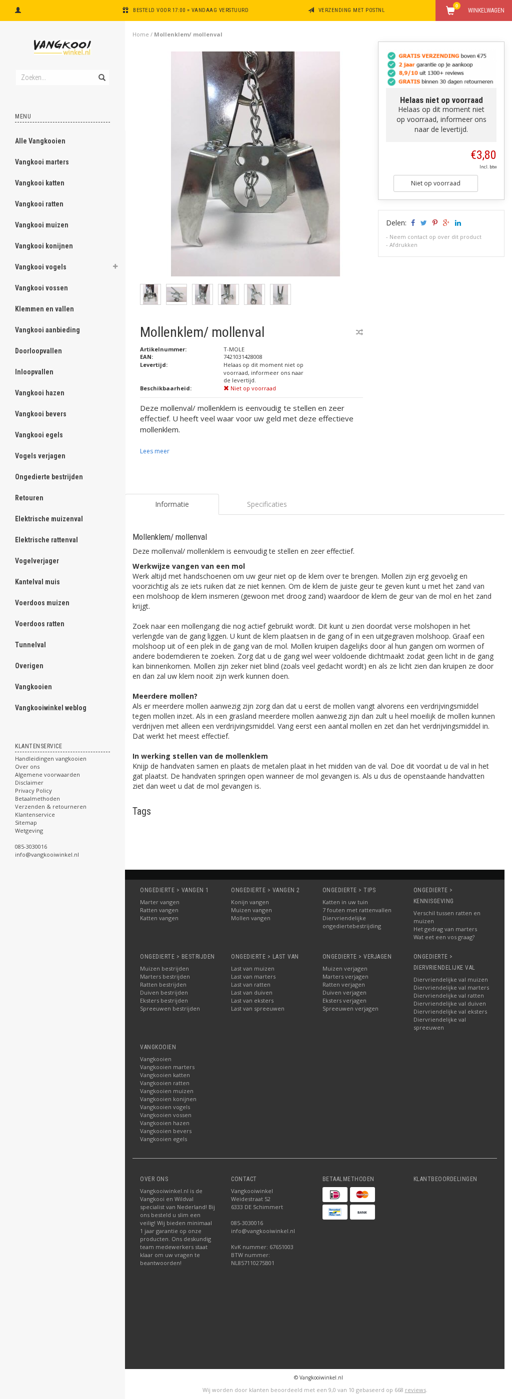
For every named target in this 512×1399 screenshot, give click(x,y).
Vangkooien (33, 687)
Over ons (27, 766)
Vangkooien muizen (167, 1091)
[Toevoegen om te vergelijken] (359, 332)
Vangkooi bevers (40, 414)
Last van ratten (250, 984)
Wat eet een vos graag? (444, 937)
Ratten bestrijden (163, 984)
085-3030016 (31, 846)
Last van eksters (252, 1000)
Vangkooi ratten (39, 204)
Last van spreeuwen (257, 1008)
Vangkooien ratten (165, 1083)
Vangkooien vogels (165, 1107)
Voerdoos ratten (39, 624)
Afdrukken (404, 244)
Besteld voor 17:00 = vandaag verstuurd (190, 10)
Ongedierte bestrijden (49, 477)
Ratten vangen (159, 910)
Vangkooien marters (167, 1067)
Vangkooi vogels (40, 267)
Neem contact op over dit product (436, 236)
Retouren (29, 498)
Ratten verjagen (343, 984)
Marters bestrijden (165, 976)
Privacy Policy (33, 790)
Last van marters (253, 976)
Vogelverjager (37, 561)
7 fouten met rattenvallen (357, 910)
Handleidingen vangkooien (50, 758)
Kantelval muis (37, 582)
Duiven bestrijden (164, 992)
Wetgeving (29, 830)
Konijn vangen (250, 902)
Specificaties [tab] (267, 504)
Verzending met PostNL (351, 10)
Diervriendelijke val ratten (449, 995)
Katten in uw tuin (345, 902)
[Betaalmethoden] (335, 1194)
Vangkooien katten (165, 1075)
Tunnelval (30, 645)
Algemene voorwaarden (47, 774)
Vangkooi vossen (41, 288)
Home (140, 34)
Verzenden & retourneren (50, 806)
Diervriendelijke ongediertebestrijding (351, 922)
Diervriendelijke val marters (451, 987)
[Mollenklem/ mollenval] (255, 166)
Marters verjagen (345, 976)
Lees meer (155, 451)
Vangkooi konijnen (44, 246)
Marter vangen (160, 902)
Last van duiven (251, 992)
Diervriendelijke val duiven (450, 1003)
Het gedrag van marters (445, 929)
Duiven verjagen (344, 992)
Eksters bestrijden (164, 1000)
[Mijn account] (18, 8)
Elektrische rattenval (46, 540)
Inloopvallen (34, 372)
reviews (415, 1390)
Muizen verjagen (345, 968)
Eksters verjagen (344, 1000)
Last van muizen (252, 968)
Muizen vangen (251, 910)
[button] (116, 267)
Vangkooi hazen (39, 393)
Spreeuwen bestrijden (170, 1008)
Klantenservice (35, 814)
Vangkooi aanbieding (47, 330)
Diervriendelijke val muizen (451, 979)
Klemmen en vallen (44, 309)
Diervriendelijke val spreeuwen (440, 1023)
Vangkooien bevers (166, 1131)
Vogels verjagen (40, 456)
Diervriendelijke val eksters (450, 1011)
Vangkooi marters (42, 162)
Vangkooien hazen (165, 1123)
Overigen (29, 666)
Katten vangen (159, 918)
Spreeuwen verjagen (350, 1008)
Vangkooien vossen (166, 1115)
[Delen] (412, 222)
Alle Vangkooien (40, 141)
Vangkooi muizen (41, 225)
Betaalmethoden (37, 798)
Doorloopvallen (38, 351)
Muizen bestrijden (164, 968)
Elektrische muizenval (49, 519)
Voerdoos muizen (42, 603)
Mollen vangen (250, 918)
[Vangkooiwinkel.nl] (63, 47)
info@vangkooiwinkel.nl (47, 854)
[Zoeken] (101, 72)
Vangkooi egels (39, 435)
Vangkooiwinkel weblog (50, 708)
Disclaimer (29, 782)
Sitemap (26, 822)
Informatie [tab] (172, 504)
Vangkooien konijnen (168, 1099)
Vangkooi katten (39, 183)
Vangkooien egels (163, 1139)
